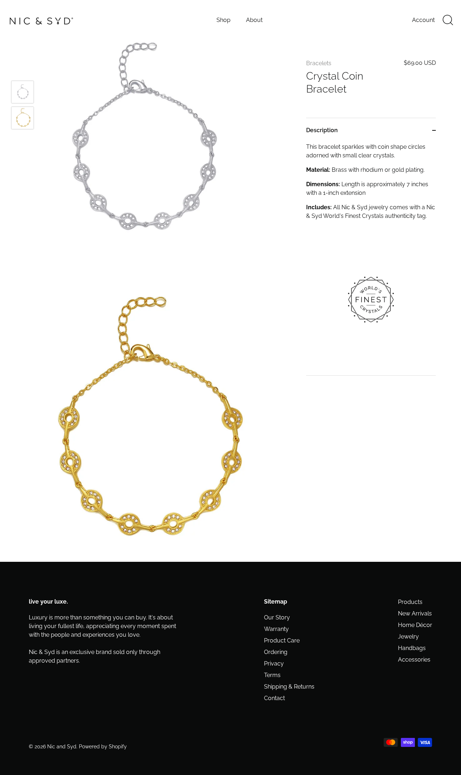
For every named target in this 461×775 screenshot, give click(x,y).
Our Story (277, 617)
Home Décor (415, 625)
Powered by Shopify (103, 746)
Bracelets (318, 63)
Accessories (414, 659)
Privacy (274, 663)
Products (410, 602)
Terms (272, 675)
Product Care (282, 640)
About (254, 20)
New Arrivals (415, 613)
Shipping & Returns (289, 686)
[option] (22, 93)
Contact (274, 698)
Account (423, 20)
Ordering (275, 652)
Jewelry (408, 636)
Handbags (412, 648)
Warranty (276, 629)
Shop (223, 20)
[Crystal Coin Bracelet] (22, 92)
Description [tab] (322, 130)
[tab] (371, 259)
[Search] (448, 20)
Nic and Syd (61, 746)
